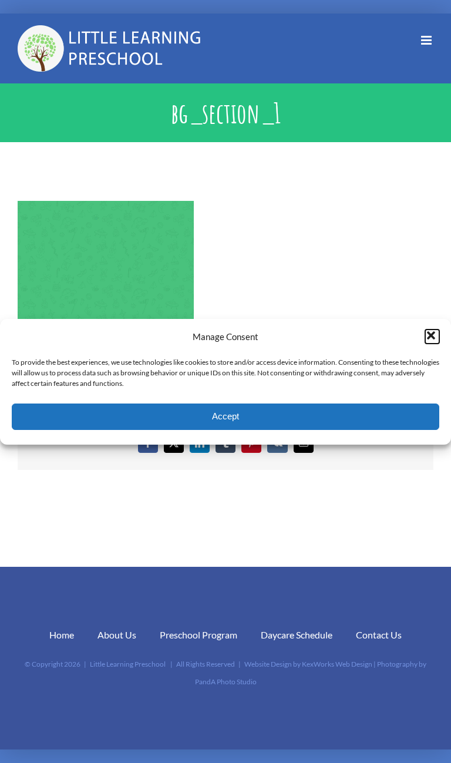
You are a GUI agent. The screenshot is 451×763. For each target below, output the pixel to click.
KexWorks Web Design (337, 664)
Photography (397, 664)
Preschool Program (198, 634)
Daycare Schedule (296, 634)
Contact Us (379, 634)
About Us (116, 634)
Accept (225, 416)
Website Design (268, 664)
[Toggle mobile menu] (427, 40)
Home (61, 634)
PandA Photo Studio (226, 681)
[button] (432, 337)
